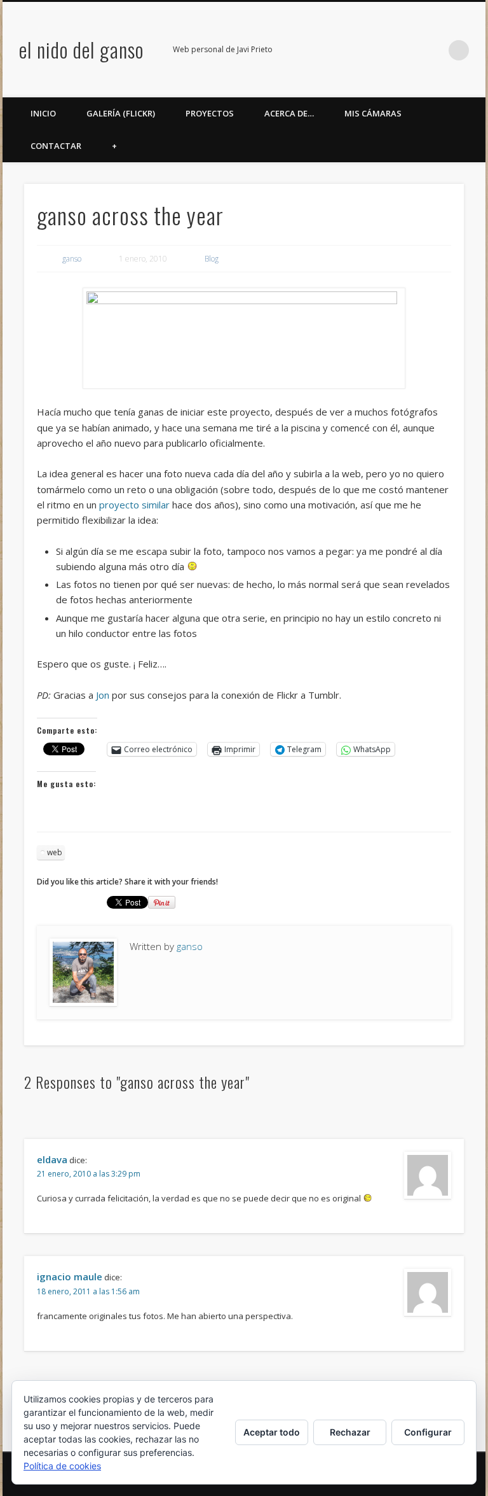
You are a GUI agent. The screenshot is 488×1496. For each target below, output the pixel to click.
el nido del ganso (81, 49)
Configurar (428, 1432)
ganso (71, 258)
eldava (52, 1159)
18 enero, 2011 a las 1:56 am (88, 1291)
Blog (212, 258)
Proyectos (210, 113)
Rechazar (350, 1432)
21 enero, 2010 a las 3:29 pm (88, 1173)
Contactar (55, 145)
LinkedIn (433, 50)
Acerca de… (289, 113)
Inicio (43, 113)
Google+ (406, 50)
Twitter (354, 50)
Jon (102, 695)
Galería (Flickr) (120, 113)
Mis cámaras (373, 113)
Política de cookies (62, 1465)
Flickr (380, 50)
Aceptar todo (271, 1432)
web (54, 852)
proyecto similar (134, 504)
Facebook (328, 50)
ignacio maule (69, 1276)
